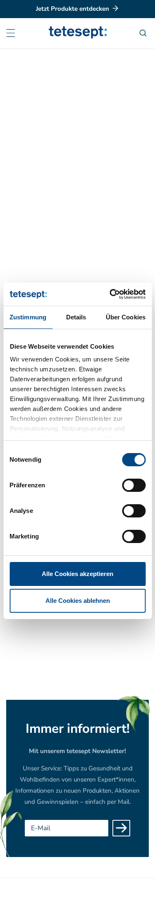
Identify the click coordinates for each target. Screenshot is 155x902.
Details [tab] (76, 317)
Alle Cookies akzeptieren (77, 573)
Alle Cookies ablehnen (77, 600)
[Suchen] (144, 33)
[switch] (133, 485)
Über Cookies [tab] (125, 317)
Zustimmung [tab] (28, 317)
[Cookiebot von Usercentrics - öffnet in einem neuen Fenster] (110, 294)
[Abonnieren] (121, 828)
